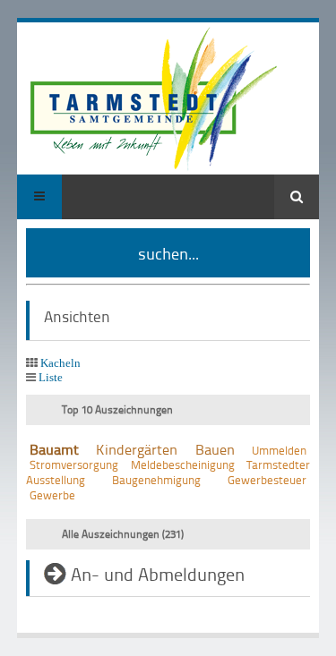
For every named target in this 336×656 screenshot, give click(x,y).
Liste (51, 377)
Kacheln (60, 363)
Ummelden (279, 450)
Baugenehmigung (156, 480)
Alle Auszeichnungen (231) (123, 533)
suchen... (168, 253)
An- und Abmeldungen (158, 573)
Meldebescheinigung (183, 464)
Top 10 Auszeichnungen (117, 409)
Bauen (215, 449)
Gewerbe (52, 495)
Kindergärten (136, 449)
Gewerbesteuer (267, 480)
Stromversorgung (74, 464)
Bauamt (54, 449)
